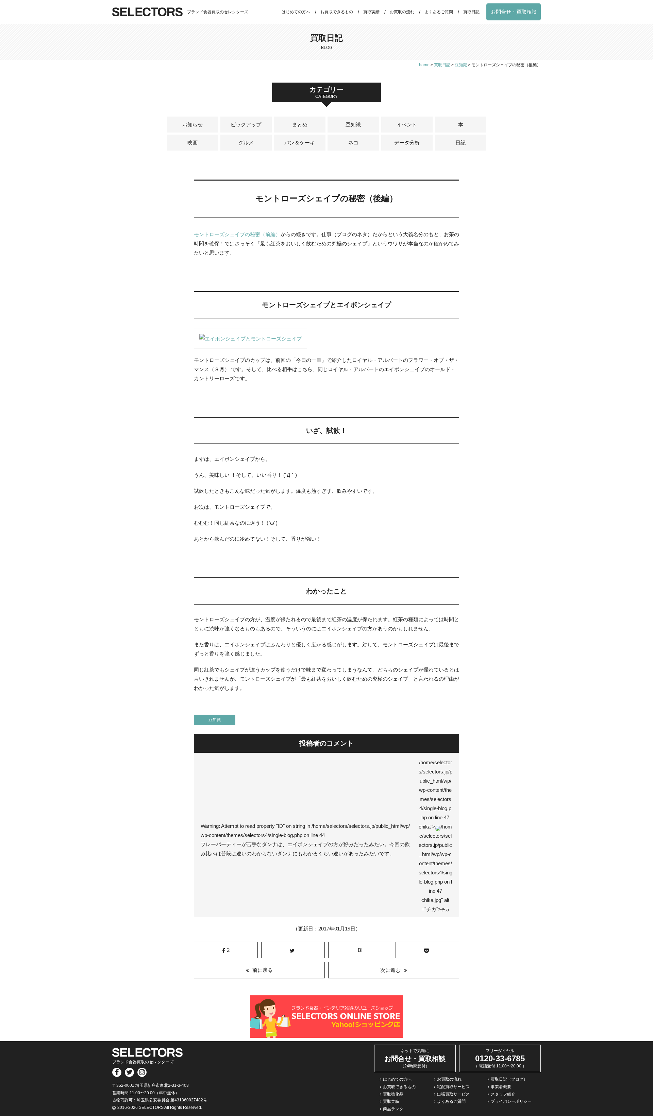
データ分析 (407, 142)
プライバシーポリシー (511, 1101)
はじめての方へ (296, 12)
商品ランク (393, 1108)
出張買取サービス (453, 1094)
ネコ (353, 142)
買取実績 (371, 12)
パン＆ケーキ (299, 142)
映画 (192, 142)
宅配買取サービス (453, 1086)
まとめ (299, 124)
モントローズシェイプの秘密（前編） (237, 234)
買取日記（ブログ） (509, 1079)
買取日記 (471, 12)
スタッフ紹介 (503, 1094)
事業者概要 (501, 1086)
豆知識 (353, 124)
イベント (407, 124)
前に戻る (262, 970)
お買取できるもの (336, 12)
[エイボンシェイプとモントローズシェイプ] (250, 344)
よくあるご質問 (438, 12)
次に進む (390, 970)
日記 (460, 142)
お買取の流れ (402, 12)
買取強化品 (393, 1094)
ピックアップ (246, 124)
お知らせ (192, 124)
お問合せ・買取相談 (514, 12)
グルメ (246, 142)
